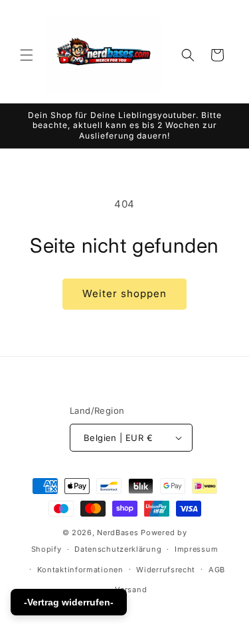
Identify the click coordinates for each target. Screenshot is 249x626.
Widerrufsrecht (165, 569)
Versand (131, 589)
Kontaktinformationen (80, 569)
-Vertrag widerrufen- (69, 602)
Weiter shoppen (124, 293)
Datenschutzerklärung (117, 549)
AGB (216, 569)
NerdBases (117, 532)
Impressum (196, 549)
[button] (26, 55)
